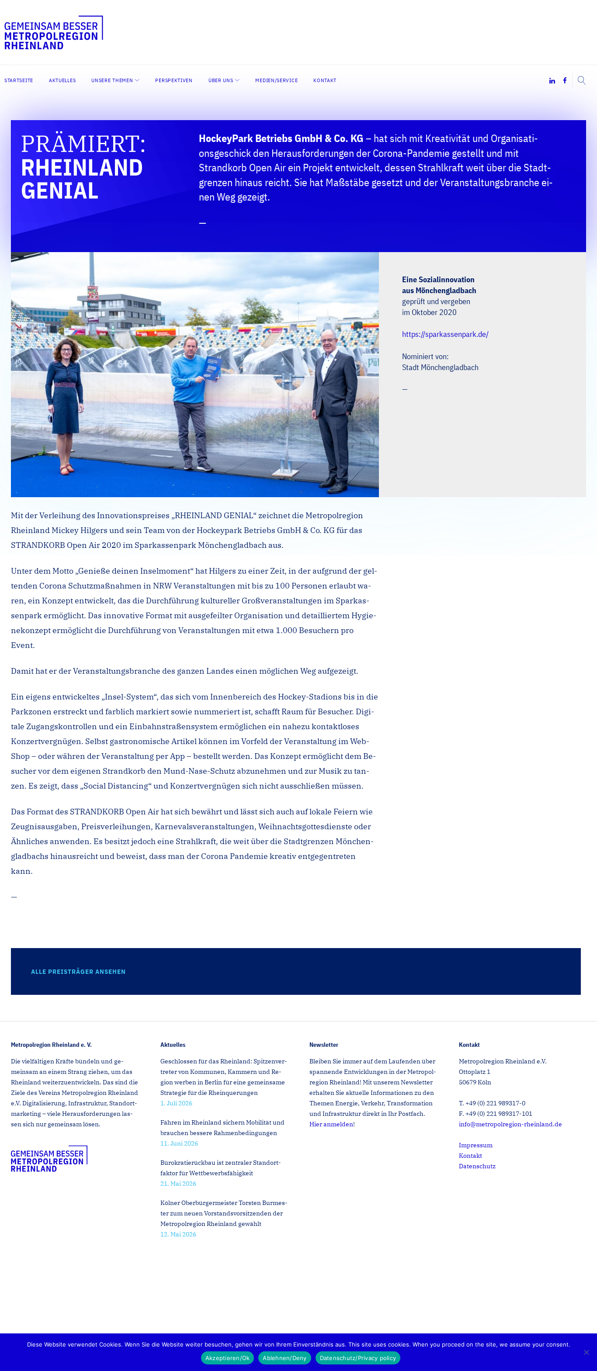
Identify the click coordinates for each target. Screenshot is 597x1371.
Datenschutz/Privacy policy (358, 1357)
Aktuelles (62, 80)
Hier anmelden (331, 1124)
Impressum (476, 1145)
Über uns (220, 80)
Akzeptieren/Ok (227, 1357)
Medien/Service (276, 80)
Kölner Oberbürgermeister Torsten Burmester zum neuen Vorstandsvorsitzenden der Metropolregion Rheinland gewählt (224, 1213)
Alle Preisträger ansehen (78, 971)
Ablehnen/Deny (284, 1357)
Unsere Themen (112, 80)
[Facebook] (565, 81)
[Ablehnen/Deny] (586, 1352)
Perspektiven (173, 80)
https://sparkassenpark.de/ (445, 334)
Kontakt (325, 80)
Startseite (18, 80)
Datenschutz (477, 1166)
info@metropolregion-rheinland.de (510, 1124)
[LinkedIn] (552, 81)
